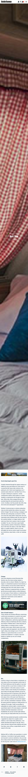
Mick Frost (15, 239)
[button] (4, 767)
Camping (7, 772)
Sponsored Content (16, 233)
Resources (11, 233)
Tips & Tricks (13, 772)
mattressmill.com (21, 741)
